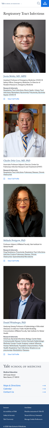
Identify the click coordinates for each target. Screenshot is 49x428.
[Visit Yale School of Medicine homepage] (22, 366)
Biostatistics (17, 350)
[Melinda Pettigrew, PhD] (24, 210)
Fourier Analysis (22, 343)
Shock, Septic (29, 90)
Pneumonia (20, 252)
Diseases (26, 350)
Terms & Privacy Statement (33, 415)
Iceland (31, 343)
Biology (28, 339)
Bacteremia (24, 92)
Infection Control (9, 254)
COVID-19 (12, 95)
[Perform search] (38, 3)
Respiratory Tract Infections (13, 90)
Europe (13, 343)
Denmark (30, 341)
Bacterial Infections (18, 339)
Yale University (8, 419)
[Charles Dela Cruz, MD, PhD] (24, 130)
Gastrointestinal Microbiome (23, 257)
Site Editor (27, 408)
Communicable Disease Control (14, 341)
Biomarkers (15, 92)
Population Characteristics (28, 346)
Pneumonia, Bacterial (37, 92)
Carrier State (36, 339)
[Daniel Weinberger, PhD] (24, 292)
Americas (6, 339)
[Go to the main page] (12, 3)
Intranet (6, 408)
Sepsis (5, 95)
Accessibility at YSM (10, 411)
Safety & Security (9, 415)
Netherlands (13, 346)
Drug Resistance (9, 252)
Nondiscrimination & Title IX (34, 411)
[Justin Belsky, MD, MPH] (24, 46)
